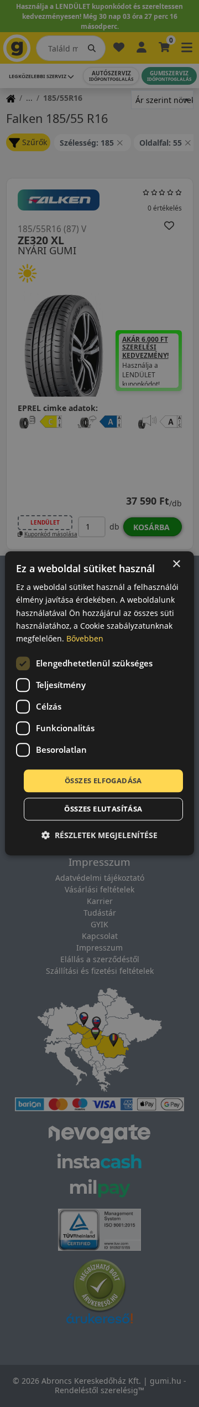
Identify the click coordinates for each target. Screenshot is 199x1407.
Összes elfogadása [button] (103, 780)
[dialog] (99, 703)
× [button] (176, 564)
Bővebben (84, 638)
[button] (99, 835)
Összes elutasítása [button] (103, 809)
